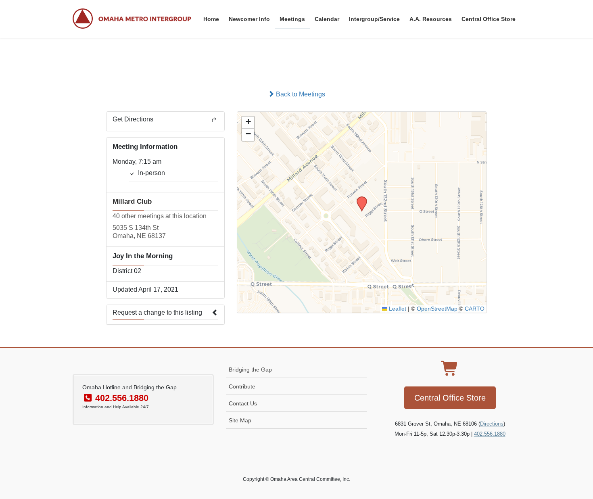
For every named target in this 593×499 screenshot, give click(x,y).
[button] (359, 198)
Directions (491, 424)
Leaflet (396, 309)
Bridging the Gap (250, 369)
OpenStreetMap (437, 309)
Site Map (240, 420)
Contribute (242, 386)
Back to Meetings (299, 94)
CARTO (474, 309)
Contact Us (243, 403)
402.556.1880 (489, 434)
